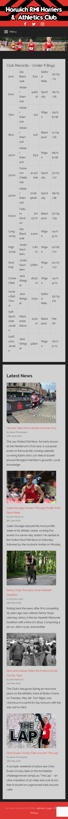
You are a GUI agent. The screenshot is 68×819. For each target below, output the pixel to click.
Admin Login (44, 808)
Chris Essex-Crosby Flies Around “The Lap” (33, 753)
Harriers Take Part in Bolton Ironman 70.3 (31, 428)
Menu (13, 31)
